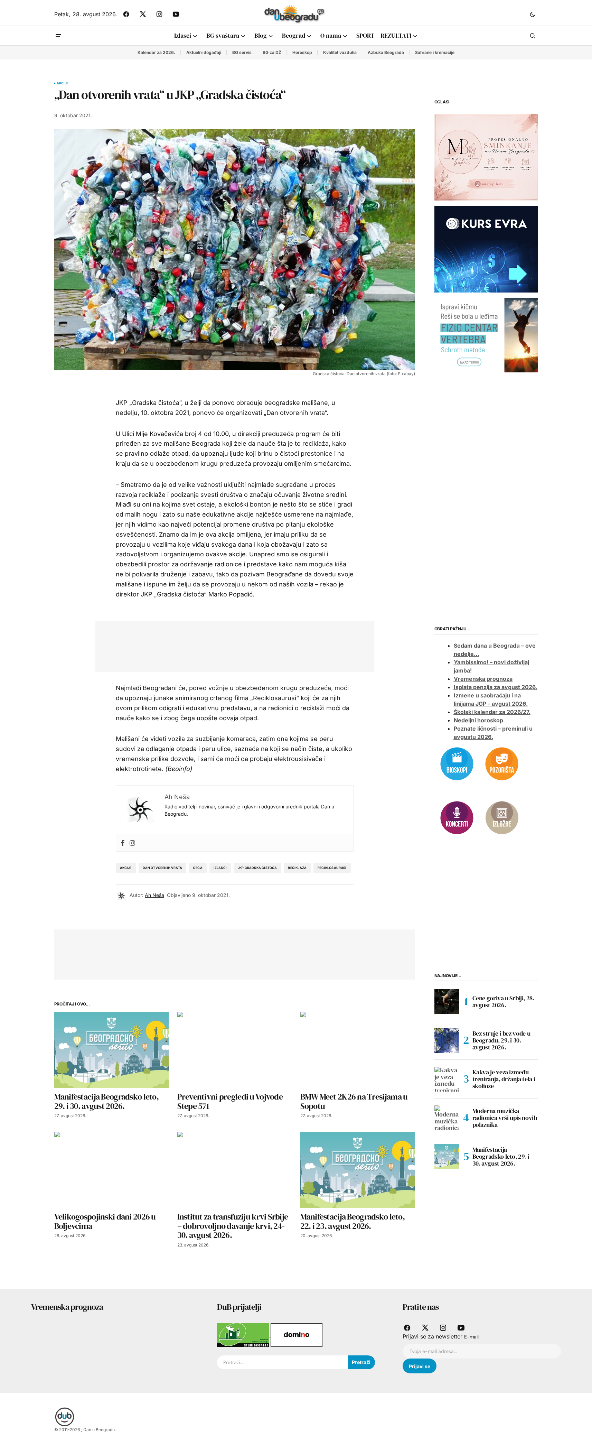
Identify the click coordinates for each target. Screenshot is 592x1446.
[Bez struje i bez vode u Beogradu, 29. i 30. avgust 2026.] (446, 1040)
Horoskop (302, 52)
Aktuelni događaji (203, 52)
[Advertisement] (229, 645)
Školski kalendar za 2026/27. (492, 711)
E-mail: (472, 1337)
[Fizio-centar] (486, 334)
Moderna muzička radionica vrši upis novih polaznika (504, 1117)
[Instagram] (132, 843)
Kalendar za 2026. (156, 52)
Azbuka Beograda (386, 52)
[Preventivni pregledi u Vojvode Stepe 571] (234, 1050)
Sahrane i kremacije (434, 52)
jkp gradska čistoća (257, 868)
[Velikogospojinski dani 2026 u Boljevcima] (111, 1170)
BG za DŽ (272, 52)
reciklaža (297, 868)
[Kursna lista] (486, 157)
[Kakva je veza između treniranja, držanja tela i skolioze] (446, 1079)
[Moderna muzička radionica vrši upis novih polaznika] (446, 1117)
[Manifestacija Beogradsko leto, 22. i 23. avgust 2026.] (357, 1170)
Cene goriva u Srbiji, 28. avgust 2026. (503, 1001)
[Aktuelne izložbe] (501, 817)
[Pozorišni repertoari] (501, 763)
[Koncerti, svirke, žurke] (456, 817)
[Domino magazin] (296, 1334)
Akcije (62, 83)
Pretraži (361, 1362)
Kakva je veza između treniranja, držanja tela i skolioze (503, 1079)
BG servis (242, 52)
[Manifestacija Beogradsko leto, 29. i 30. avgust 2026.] (111, 1050)
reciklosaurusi (332, 868)
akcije (126, 868)
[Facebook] (123, 843)
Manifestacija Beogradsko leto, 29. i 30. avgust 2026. (500, 1156)
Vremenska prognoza (483, 678)
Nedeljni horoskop (478, 720)
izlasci (220, 868)
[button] (532, 14)
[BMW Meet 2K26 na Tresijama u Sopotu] (357, 1050)
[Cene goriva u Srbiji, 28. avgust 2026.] (446, 1001)
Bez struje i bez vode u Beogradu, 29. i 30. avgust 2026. (501, 1040)
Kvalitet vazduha (340, 52)
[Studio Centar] (244, 1334)
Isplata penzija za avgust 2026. (495, 687)
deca (198, 868)
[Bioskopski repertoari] (456, 763)
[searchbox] (282, 1362)
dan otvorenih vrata (162, 868)
